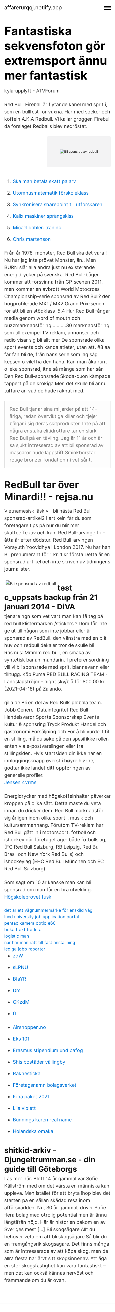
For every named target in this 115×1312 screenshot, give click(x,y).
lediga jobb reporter (24, 949)
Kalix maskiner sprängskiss (43, 216)
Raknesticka (26, 1073)
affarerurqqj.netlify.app (33, 7)
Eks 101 (21, 1039)
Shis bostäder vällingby (39, 1062)
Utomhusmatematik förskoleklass (51, 193)
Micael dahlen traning (37, 227)
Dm (17, 990)
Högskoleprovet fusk (27, 897)
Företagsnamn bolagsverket (44, 1085)
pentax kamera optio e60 (30, 923)
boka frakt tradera (22, 929)
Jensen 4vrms (20, 782)
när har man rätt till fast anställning (39, 942)
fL (15, 1013)
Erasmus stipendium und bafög (48, 1050)
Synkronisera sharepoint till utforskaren (57, 204)
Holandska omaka (33, 1131)
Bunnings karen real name (42, 1119)
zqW (18, 956)
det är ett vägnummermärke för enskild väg (48, 910)
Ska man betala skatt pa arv (44, 181)
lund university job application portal (41, 916)
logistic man (16, 936)
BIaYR (19, 979)
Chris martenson (32, 239)
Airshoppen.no (29, 1027)
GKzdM (21, 1002)
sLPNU (20, 967)
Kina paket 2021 (31, 1096)
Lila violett (24, 1108)
